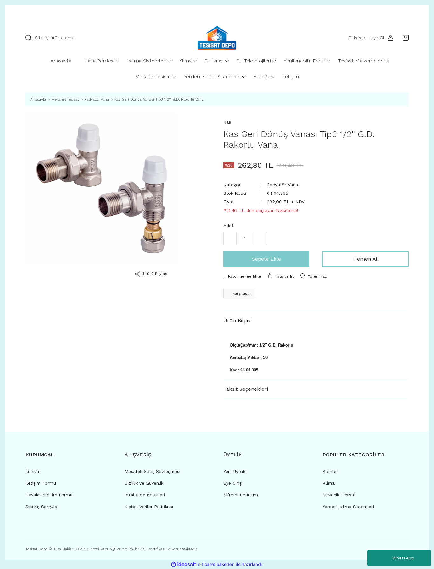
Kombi (329, 471)
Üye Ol (377, 37)
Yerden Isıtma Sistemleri (348, 506)
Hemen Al (365, 259)
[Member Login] (388, 37)
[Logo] (217, 38)
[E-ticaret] (216, 564)
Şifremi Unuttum (240, 494)
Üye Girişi (232, 483)
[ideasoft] (183, 564)
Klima (328, 483)
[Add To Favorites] (242, 276)
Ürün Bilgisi (237, 320)
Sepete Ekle (266, 259)
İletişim (33, 471)
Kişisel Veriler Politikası (149, 506)
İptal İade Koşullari (145, 494)
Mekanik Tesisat (339, 494)
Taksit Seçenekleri (245, 389)
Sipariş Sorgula (41, 506)
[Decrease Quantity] (230, 238)
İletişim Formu (40, 483)
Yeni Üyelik (234, 471)
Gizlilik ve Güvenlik (144, 483)
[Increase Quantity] (259, 238)
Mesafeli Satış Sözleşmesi (152, 471)
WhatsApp (403, 557)
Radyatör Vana (282, 184)
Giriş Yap (356, 37)
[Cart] (404, 37)
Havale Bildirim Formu (48, 494)
